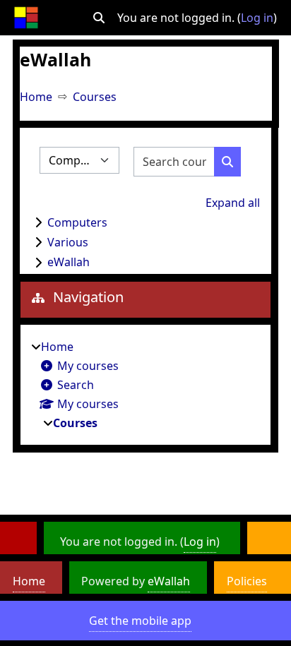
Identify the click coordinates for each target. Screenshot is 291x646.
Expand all (233, 202)
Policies (247, 581)
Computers (77, 222)
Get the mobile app (140, 620)
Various (67, 242)
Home (36, 96)
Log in (257, 17)
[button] (99, 17)
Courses (95, 96)
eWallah (68, 262)
